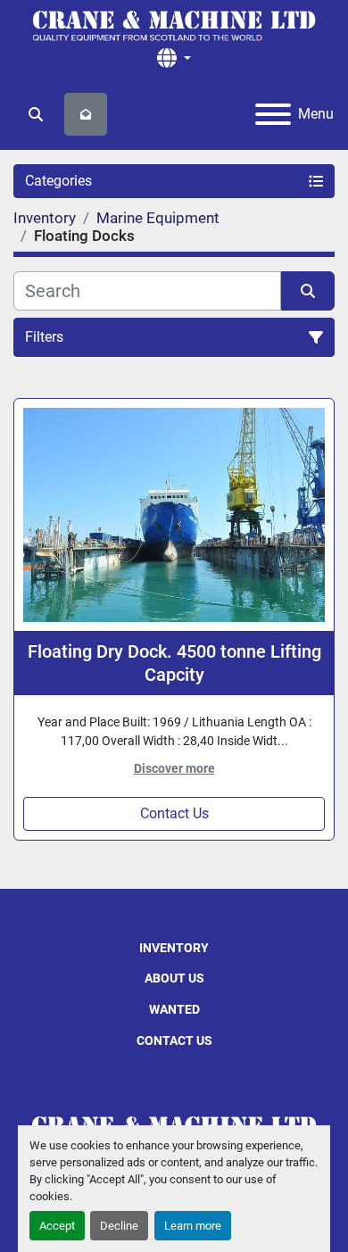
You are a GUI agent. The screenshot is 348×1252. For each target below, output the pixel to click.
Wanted (174, 1009)
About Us (174, 978)
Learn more (192, 1225)
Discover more (174, 768)
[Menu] (273, 114)
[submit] (308, 291)
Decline (119, 1225)
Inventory (174, 948)
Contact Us (174, 813)
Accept (57, 1225)
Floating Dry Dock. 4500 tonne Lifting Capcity (174, 663)
